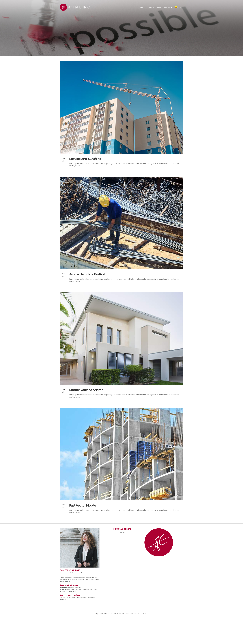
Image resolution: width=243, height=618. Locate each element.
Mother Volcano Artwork (86, 390)
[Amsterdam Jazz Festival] (121, 223)
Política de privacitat (122, 536)
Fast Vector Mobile (82, 505)
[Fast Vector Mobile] (121, 454)
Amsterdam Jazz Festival (87, 274)
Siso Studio (145, 613)
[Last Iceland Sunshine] (121, 107)
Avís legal (122, 532)
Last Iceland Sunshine (85, 159)
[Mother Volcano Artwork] (121, 338)
